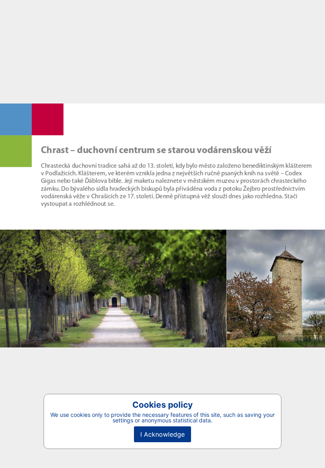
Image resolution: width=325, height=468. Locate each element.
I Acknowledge (162, 434)
